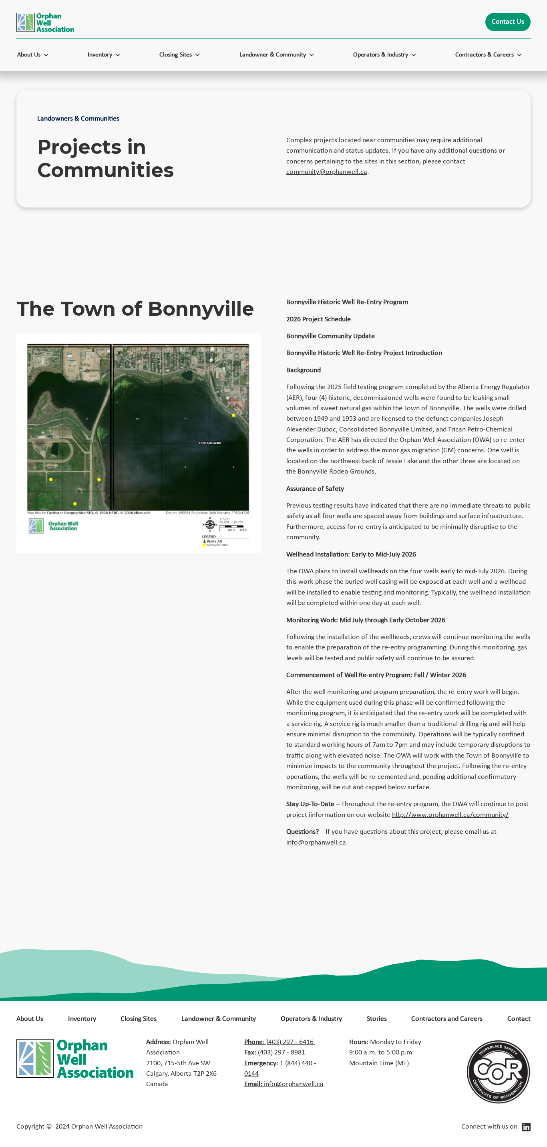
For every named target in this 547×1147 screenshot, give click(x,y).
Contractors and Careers (447, 1019)
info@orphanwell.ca (316, 842)
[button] (36, 55)
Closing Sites (139, 1019)
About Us (29, 1019)
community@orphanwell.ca (326, 172)
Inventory (82, 1019)
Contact (519, 1019)
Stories (377, 1019)
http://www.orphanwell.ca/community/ (450, 815)
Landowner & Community (218, 1019)
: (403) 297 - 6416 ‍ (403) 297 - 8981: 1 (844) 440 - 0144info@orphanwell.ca (284, 1063)
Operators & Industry (311, 1019)
